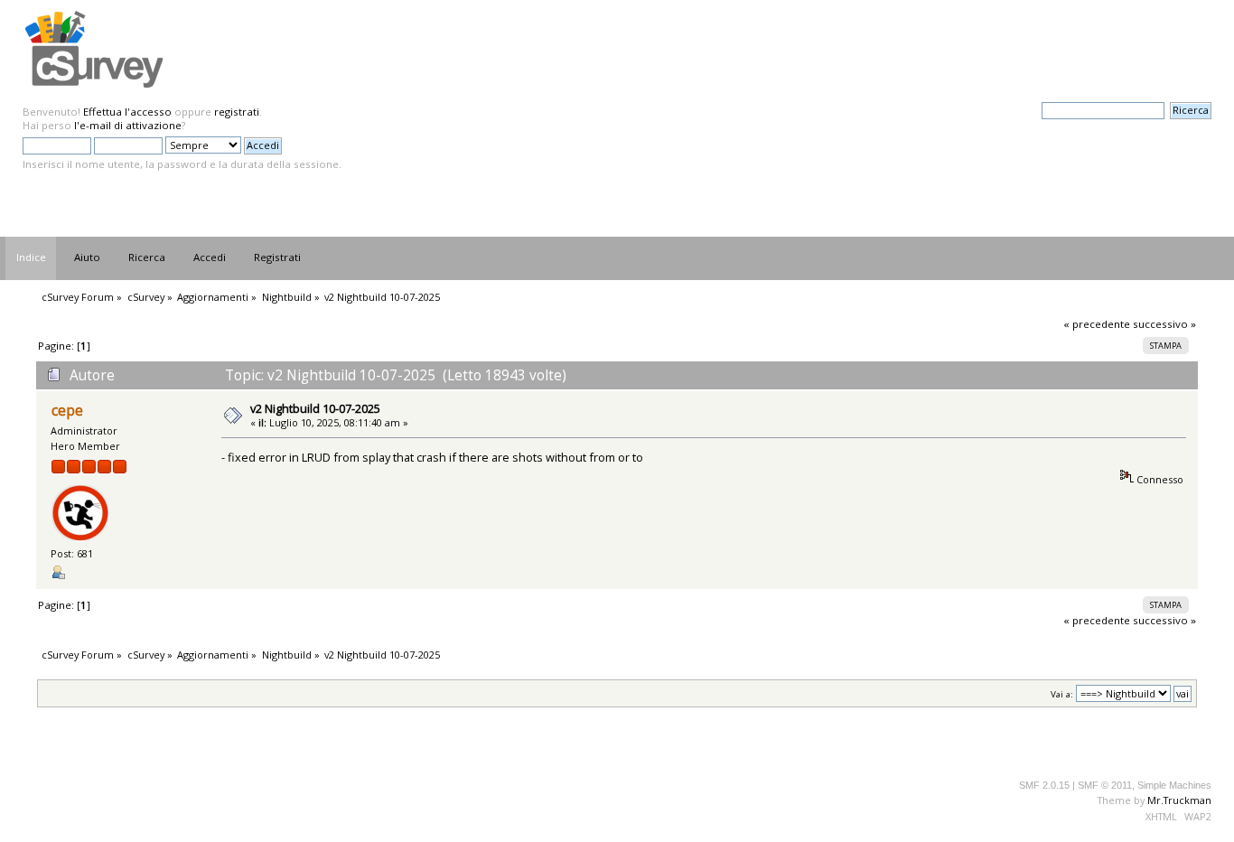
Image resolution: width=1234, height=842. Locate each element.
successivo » (1164, 324)
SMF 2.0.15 (1044, 785)
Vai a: (1062, 694)
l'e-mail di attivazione (128, 125)
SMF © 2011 (1105, 785)
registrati (236, 111)
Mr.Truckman (1179, 800)
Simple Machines (1174, 785)
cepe (67, 410)
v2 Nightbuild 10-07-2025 (315, 408)
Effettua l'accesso (127, 111)
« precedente (1096, 324)
